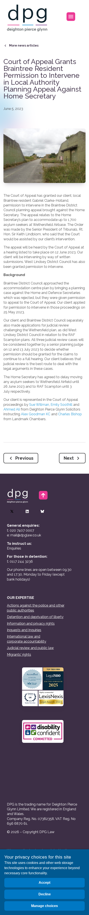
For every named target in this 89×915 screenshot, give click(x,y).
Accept (44, 882)
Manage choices (44, 906)
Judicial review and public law (30, 648)
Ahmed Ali (11, 409)
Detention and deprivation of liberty (35, 617)
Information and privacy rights (31, 623)
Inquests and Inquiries (24, 630)
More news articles (23, 45)
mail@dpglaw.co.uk (25, 535)
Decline (44, 894)
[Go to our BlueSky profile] (42, 511)
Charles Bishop (70, 414)
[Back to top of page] (43, 495)
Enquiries (14, 548)
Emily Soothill (61, 405)
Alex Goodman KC (35, 414)
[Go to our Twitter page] (12, 511)
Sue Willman (39, 405)
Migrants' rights (19, 655)
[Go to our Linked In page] (27, 511)
